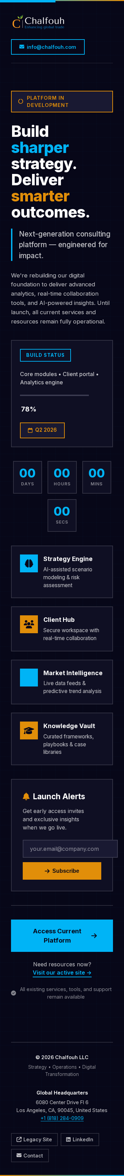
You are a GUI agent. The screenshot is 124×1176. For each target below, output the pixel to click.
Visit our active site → (62, 972)
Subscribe (65, 871)
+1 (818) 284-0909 (62, 1118)
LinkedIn (83, 1139)
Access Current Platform (57, 935)
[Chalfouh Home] (38, 24)
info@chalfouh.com (51, 47)
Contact (33, 1155)
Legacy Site (37, 1139)
